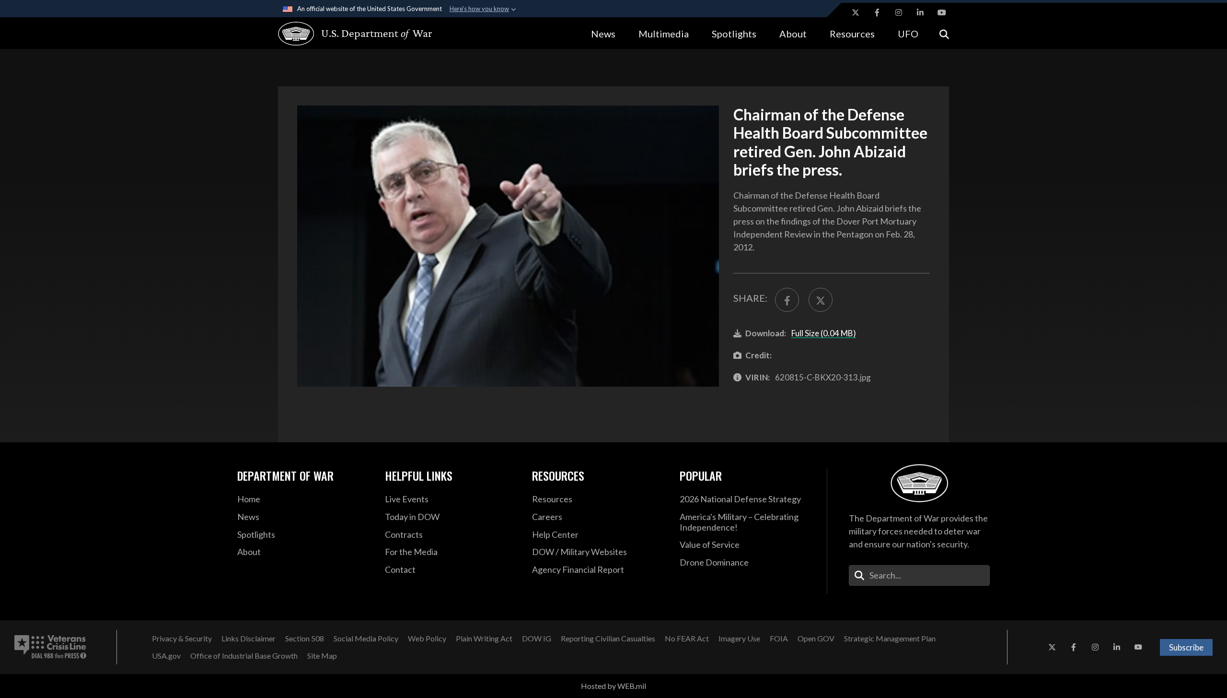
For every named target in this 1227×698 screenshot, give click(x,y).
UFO (908, 33)
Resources (852, 33)
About (793, 33)
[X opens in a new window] (855, 12)
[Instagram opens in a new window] (898, 12)
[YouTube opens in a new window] (942, 12)
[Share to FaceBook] (787, 300)
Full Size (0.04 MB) (823, 333)
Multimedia (663, 33)
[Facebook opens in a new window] (877, 12)
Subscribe (1186, 647)
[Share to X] (821, 300)
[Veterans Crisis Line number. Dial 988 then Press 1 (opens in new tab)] (50, 647)
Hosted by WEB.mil (613, 685)
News (603, 33)
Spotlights (734, 33)
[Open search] (944, 33)
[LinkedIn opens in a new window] (920, 12)
